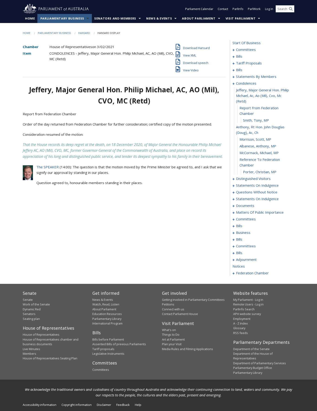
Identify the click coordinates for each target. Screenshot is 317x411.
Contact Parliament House (180, 314)
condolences (246, 83)
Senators (29, 314)
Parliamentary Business (62, 18)
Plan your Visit (171, 344)
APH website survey (247, 314)
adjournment (246, 259)
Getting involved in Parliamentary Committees (193, 300)
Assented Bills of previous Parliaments (119, 344)
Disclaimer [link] (104, 405)
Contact (223, 9)
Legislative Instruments (108, 353)
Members (29, 353)
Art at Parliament (173, 339)
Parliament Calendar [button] (199, 9)
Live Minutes (31, 349)
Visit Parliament (241, 18)
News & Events (159, 18)
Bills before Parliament (108, 339)
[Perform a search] (290, 8)
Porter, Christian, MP (259, 171)
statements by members (256, 76)
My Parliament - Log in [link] (248, 300)
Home (30, 18)
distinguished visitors (253, 178)
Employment (241, 319)
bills (239, 56)
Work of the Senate (36, 304)
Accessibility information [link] (39, 405)
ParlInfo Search (244, 309)
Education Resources (107, 314)
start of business (247, 42)
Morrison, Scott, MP (255, 139)
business (243, 232)
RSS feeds (240, 333)
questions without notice (256, 192)
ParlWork (254, 9)
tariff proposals (249, 63)
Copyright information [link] (76, 405)
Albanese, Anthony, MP (257, 146)
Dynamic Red (32, 309)
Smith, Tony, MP (256, 120)
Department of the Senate (251, 349)
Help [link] (138, 405)
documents (245, 205)
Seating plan (31, 319)
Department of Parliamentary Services (259, 363)
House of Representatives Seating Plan (50, 358)
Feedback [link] (123, 405)
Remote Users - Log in (248, 304)
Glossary (239, 328)
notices (239, 266)
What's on (169, 330)
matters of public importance (260, 212)
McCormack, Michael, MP (259, 152)
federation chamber (252, 273)
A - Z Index (240, 323)
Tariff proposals (103, 349)
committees (246, 49)
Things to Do (170, 334)
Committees (100, 370)
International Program (107, 323)
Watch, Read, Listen (105, 304)
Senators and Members (115, 18)
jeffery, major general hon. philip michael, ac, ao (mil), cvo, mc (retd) (262, 95)
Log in (269, 9)
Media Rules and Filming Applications (187, 349)
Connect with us (173, 309)
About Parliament (198, 18)
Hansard (84, 33)
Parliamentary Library (106, 319)
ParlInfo (238, 9)
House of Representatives (41, 334)
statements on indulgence (257, 185)
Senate (28, 300)
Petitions (168, 304)
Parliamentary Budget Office (252, 368)
